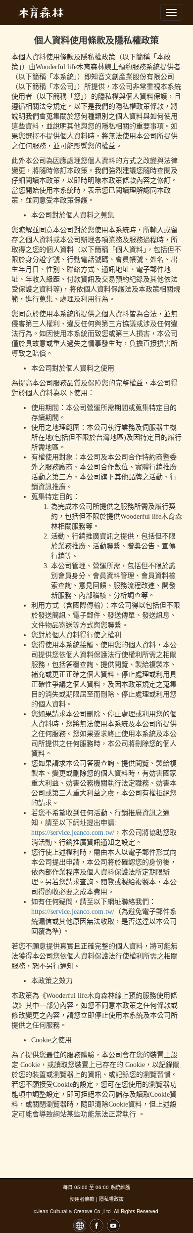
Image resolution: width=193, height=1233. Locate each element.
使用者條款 (82, 1198)
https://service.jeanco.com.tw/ (72, 832)
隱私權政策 (111, 1198)
